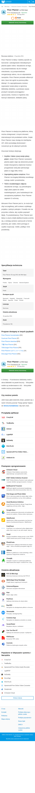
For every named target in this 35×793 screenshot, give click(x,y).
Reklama (4, 715)
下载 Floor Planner (7, 344)
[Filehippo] (6, 2)
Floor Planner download (9, 341)
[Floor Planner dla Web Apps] (3, 12)
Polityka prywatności (24, 718)
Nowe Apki (21, 721)
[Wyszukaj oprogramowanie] (29, 2)
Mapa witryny (5, 719)
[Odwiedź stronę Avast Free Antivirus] (17, 18)
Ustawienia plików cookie (24, 729)
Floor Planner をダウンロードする (12, 350)
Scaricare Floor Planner (9, 338)
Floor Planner (17, 10)
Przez (13, 12)
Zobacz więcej (17, 698)
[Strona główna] (2, 6)
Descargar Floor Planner (9, 354)
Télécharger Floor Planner (9, 347)
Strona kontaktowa (11, 406)
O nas (3, 709)
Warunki (20, 709)
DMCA (20, 724)
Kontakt (3, 712)
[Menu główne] (33, 2)
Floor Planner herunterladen (10, 335)
